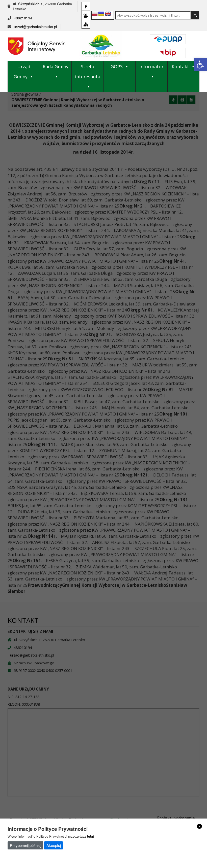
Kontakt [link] (180, 66)
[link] (200, 64)
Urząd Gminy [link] (22, 71)
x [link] (199, 826)
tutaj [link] (90, 836)
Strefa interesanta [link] (87, 71)
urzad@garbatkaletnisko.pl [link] (35, 26)
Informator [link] (151, 66)
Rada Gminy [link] (55, 66)
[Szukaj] (195, 15)
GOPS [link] (117, 66)
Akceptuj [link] (53, 845)
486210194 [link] (23, 17)
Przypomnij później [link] (25, 845)
